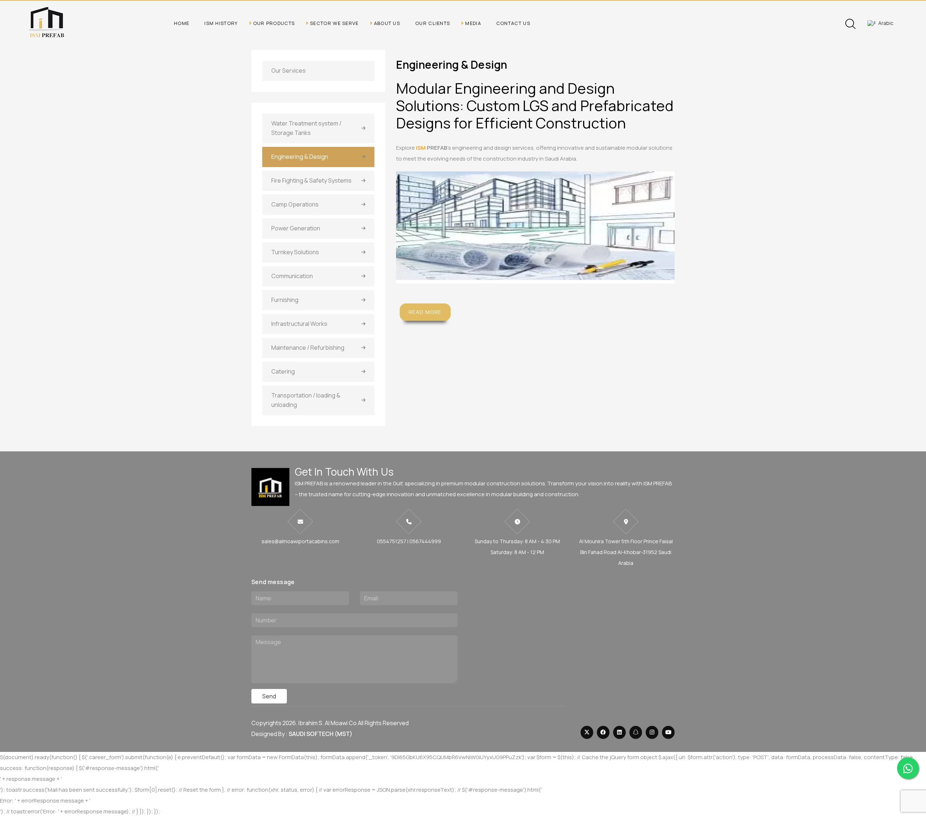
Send (269, 696)
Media (473, 23)
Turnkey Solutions (295, 252)
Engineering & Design (299, 157)
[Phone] (409, 521)
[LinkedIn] (619, 732)
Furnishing (284, 300)
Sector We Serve (334, 23)
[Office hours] (517, 521)
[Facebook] (603, 732)
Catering (283, 371)
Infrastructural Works (299, 324)
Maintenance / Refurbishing (307, 348)
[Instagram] (652, 732)
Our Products (274, 23)
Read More (425, 311)
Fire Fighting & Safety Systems (311, 180)
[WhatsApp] (908, 768)
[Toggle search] (850, 24)
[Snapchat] (635, 732)
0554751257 (391, 541)
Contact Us (513, 23)
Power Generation (295, 228)
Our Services (288, 71)
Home (181, 23)
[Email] (300, 521)
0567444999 (425, 541)
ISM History (221, 23)
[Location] (626, 521)
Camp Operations (295, 204)
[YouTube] (668, 732)
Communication (292, 276)
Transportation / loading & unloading (305, 400)
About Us (387, 23)
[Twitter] (587, 732)
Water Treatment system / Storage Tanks (306, 128)
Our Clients (432, 23)
